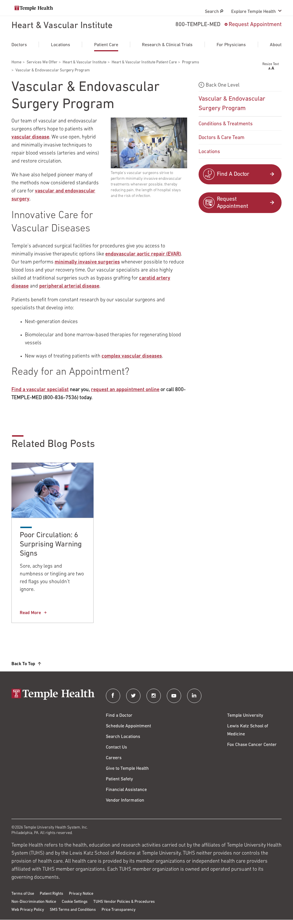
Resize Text (270, 64)
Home (16, 62)
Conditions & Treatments (226, 124)
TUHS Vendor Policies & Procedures (124, 902)
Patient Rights (51, 894)
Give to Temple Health (127, 768)
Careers (114, 758)
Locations (60, 45)
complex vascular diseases (132, 356)
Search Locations (123, 737)
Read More (30, 613)
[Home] (52, 695)
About (276, 45)
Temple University (245, 715)
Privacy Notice (81, 894)
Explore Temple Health (253, 11)
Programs (190, 62)
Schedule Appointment (128, 726)
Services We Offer (42, 62)
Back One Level (222, 85)
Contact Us (116, 747)
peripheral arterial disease (69, 286)
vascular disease (30, 137)
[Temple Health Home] (33, 8)
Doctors (19, 45)
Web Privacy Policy (27, 910)
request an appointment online (125, 389)
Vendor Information (125, 800)
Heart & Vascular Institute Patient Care (144, 62)
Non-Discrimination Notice (33, 902)
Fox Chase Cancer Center (252, 745)
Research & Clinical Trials (167, 45)
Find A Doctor (233, 174)
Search (212, 11)
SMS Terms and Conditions (73, 910)
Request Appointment (255, 25)
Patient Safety (119, 779)
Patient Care (106, 45)
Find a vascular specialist (40, 389)
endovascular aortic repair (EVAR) (143, 254)
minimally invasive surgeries (87, 262)
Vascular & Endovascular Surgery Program (232, 104)
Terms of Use (22, 894)
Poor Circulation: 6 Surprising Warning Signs (51, 545)
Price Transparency (119, 910)
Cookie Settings (75, 902)
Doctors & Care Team (221, 137)
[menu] (240, 119)
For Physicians (231, 45)
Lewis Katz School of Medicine (247, 730)
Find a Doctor (119, 715)
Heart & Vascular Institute (61, 25)
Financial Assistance (126, 790)
